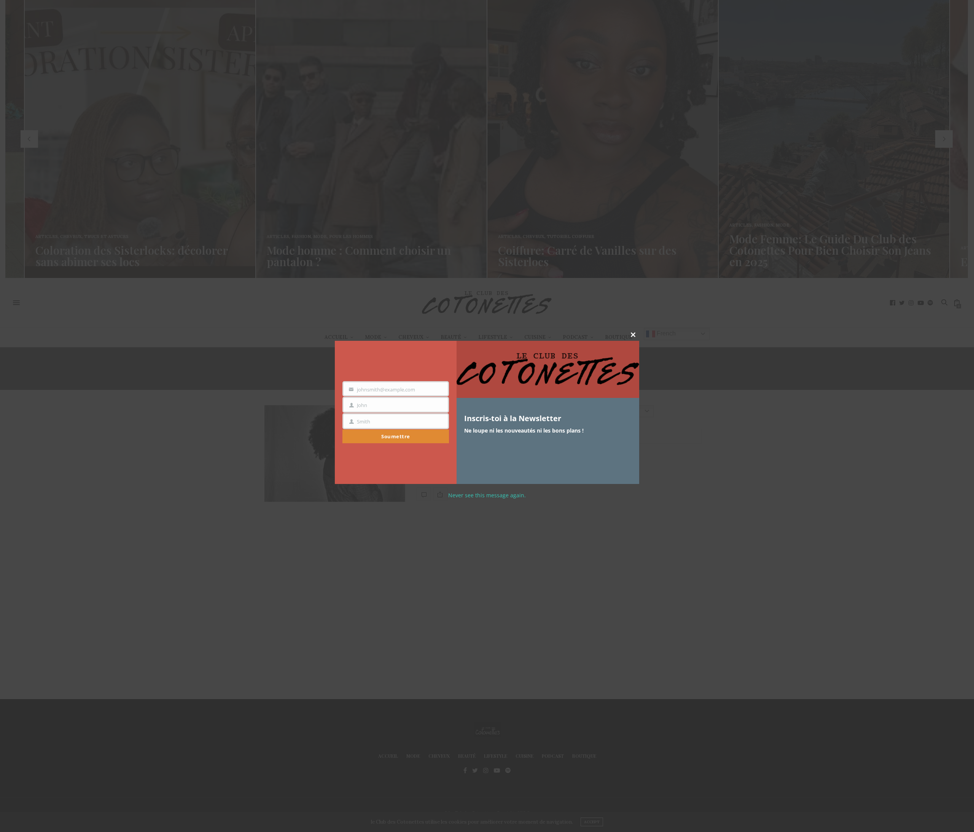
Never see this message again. (487, 495)
